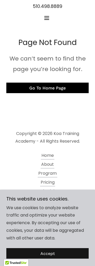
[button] (47, 18)
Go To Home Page (47, 88)
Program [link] (47, 173)
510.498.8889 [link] (47, 6)
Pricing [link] (48, 182)
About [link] (47, 164)
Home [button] (47, 155)
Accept (47, 253)
